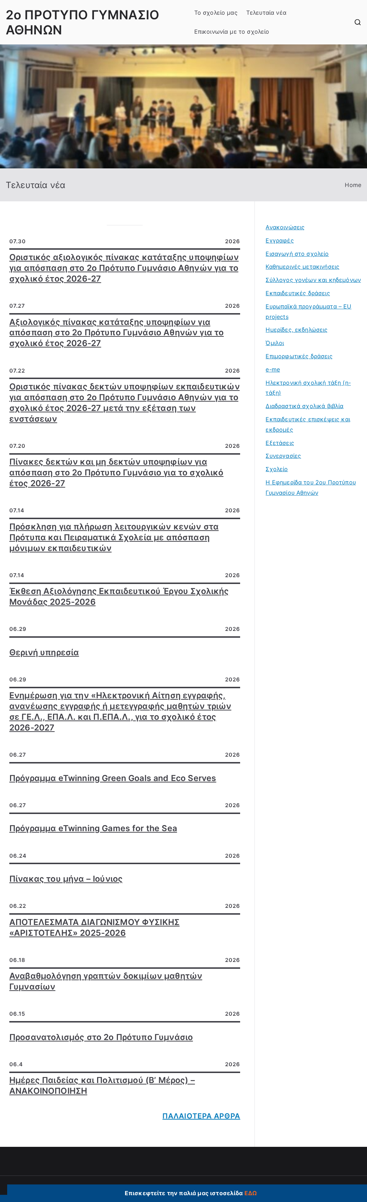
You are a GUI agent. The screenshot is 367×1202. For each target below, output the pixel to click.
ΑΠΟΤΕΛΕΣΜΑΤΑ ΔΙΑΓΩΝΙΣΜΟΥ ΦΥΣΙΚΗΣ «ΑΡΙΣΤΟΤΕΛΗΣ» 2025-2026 (94, 927)
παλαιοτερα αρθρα (201, 1116)
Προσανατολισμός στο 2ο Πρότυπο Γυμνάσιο (101, 1037)
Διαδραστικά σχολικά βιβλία (304, 406)
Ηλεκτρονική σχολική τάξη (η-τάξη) (308, 388)
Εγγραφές (280, 240)
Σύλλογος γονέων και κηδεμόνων (313, 279)
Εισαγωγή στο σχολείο (297, 253)
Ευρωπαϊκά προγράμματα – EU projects (308, 311)
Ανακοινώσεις (285, 227)
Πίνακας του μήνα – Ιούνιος (66, 879)
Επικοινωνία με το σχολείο (232, 31)
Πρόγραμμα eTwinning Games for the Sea (93, 828)
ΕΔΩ (250, 1193)
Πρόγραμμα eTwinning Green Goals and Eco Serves (112, 778)
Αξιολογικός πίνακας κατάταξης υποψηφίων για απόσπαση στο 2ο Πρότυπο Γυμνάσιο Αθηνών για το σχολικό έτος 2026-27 (116, 333)
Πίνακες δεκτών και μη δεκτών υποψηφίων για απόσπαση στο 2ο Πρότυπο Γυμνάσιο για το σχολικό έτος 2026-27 (116, 472)
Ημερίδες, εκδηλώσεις (297, 329)
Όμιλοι (275, 342)
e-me (273, 369)
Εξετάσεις (280, 442)
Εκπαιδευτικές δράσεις (298, 293)
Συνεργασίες (283, 455)
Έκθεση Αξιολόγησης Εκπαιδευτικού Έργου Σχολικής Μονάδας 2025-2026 (119, 596)
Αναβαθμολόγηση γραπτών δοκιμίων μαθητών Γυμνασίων (105, 981)
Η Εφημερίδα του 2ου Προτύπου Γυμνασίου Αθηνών (311, 487)
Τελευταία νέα (266, 12)
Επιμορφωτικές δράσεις (299, 356)
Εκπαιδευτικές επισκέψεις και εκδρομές (308, 424)
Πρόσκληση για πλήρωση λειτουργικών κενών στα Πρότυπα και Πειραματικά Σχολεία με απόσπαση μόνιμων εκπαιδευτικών (114, 537)
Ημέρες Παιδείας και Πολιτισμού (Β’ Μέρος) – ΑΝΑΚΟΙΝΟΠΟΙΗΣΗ (102, 1085)
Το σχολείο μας (216, 12)
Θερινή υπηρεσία (44, 652)
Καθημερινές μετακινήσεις (302, 266)
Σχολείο (277, 469)
